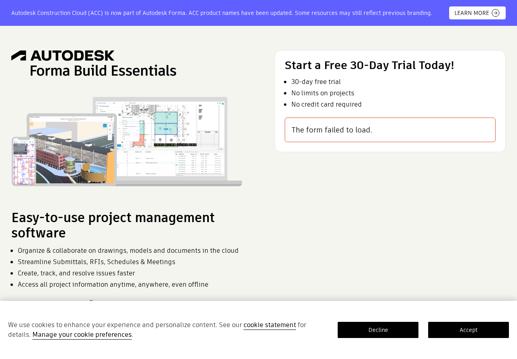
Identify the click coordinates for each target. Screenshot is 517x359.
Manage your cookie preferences (82, 334)
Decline (378, 330)
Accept (468, 330)
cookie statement (270, 325)
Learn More (471, 13)
